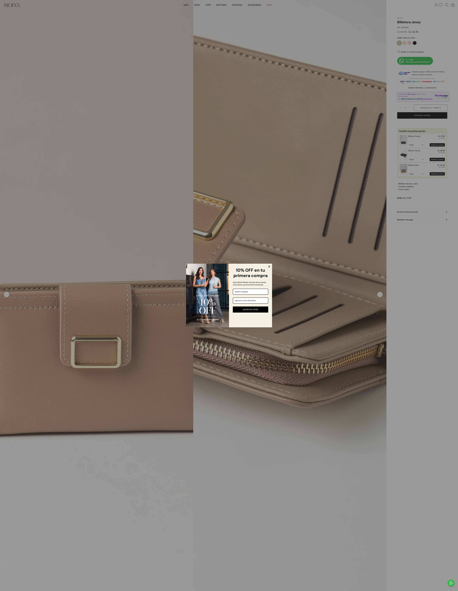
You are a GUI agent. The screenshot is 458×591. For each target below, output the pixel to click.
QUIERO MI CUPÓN (250, 309)
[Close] (269, 266)
